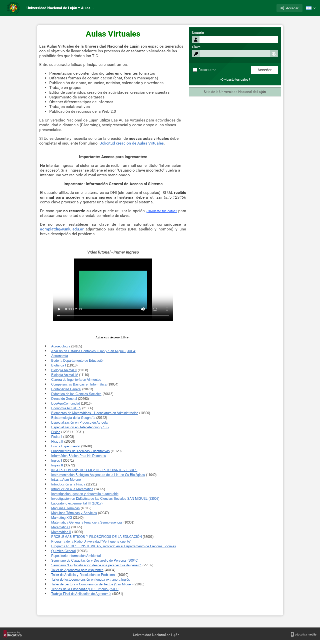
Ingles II (57, 465)
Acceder (292, 8)
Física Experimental (65, 446)
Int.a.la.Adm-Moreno (66, 479)
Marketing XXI (61, 518)
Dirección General (64, 399)
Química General (63, 551)
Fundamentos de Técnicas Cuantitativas (80, 451)
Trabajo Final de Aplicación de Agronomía (81, 594)
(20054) (131, 351)
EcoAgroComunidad (65, 403)
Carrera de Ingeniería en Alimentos (76, 379)
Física (55, 432)
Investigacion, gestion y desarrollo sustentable (84, 494)
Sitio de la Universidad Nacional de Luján (235, 92)
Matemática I (60, 527)
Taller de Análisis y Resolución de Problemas (83, 575)
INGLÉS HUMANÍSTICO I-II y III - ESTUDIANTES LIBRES (94, 470)
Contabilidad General (66, 389)
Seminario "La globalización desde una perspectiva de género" (96, 565)
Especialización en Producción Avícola (79, 422)
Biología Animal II (64, 370)
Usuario (198, 33)
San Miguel (123, 584)
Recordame (207, 70)
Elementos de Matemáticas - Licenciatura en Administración (94, 413)
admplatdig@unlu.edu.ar (62, 229)
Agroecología (60, 346)
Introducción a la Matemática (72, 489)
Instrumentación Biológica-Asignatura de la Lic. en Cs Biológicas (98, 475)
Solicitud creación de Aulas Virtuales (132, 143)
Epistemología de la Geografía (73, 418)
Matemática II (61, 532)
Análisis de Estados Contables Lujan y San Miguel (88, 351)
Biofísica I (58, 365)
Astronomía (59, 356)
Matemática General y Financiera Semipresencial (86, 522)
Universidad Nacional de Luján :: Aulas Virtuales (62, 8)
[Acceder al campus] (13, 8)
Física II (57, 441)
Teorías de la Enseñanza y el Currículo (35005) (85, 589)
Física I (56, 437)
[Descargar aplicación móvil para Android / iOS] (303, 634)
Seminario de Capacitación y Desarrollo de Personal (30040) (94, 560)
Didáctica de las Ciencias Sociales (76, 394)
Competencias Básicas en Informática (78, 384)
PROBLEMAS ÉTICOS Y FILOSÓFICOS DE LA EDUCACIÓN (96, 537)
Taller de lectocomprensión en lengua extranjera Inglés (90, 579)
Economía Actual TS (66, 408)
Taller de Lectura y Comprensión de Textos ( (83, 584)
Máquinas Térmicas (65, 508)
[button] (311, 8)
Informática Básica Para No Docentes (78, 456)
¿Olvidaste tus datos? (235, 79)
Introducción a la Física (68, 484)
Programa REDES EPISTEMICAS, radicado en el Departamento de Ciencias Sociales (113, 546)
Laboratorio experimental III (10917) (76, 503)
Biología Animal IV (64, 375)
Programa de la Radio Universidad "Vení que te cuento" (91, 541)
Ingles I (56, 460)
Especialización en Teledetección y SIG (80, 427)
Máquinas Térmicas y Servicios (74, 513)
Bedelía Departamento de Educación (77, 360)
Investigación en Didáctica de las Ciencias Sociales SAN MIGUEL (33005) (105, 498)
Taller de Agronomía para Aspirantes (77, 570)
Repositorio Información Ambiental (76, 556)
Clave (196, 47)
